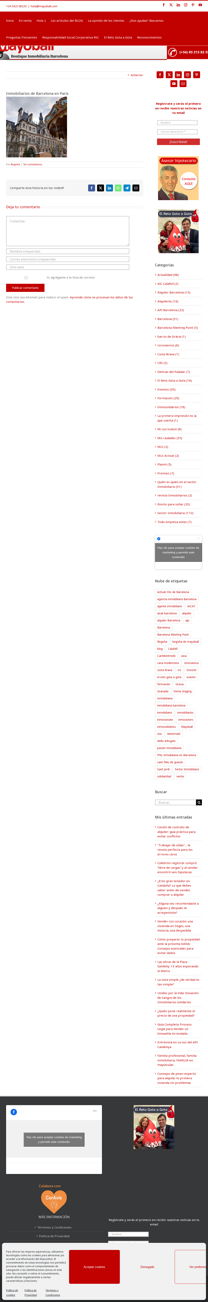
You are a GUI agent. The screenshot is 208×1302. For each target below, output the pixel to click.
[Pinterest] (196, 74)
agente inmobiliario (169, 606)
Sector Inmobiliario (187, 769)
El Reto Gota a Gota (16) (174, 380)
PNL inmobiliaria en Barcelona (176, 755)
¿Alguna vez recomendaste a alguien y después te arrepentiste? (178, 908)
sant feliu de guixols (170, 762)
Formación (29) (168, 398)
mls (159, 734)
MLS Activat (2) (168, 456)
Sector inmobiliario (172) (175, 513)
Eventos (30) (166, 389)
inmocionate (165, 719)
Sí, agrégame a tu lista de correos (70, 277)
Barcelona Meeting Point (173, 634)
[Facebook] (160, 74)
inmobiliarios (185, 712)
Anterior (137, 75)
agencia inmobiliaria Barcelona (176, 599)
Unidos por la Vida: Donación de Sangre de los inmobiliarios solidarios (177, 997)
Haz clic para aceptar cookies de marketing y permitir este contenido (178, 552)
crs (179, 670)
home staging (183, 691)
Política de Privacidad (54, 1236)
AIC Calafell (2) (167, 284)
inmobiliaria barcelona (171, 705)
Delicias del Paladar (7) (173, 372)
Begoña (15, 164)
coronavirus (191, 663)
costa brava (164, 670)
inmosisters (185, 719)
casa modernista (168, 663)
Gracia (180, 684)
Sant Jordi (163, 769)
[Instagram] (187, 74)
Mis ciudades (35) (169, 438)
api (187, 620)
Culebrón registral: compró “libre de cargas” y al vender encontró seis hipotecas (177, 867)
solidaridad (164, 776)
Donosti (191, 670)
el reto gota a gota (169, 677)
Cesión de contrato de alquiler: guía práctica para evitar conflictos (176, 831)
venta (180, 776)
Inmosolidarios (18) (171, 407)
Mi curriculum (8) (169, 429)
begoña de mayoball (185, 642)
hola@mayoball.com (44, 6)
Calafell (173, 649)
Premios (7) (165, 473)
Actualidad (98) (168, 275)
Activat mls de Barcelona (173, 592)
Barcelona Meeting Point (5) (177, 328)
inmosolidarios (166, 727)
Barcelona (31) (167, 319)
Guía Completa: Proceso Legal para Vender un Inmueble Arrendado (174, 1028)
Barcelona (163, 627)
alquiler (186, 613)
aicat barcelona (167, 613)
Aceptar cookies (94, 1267)
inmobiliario (164, 712)
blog (160, 649)
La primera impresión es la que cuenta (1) (176, 418)
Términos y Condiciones (54, 1227)
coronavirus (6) (168, 345)
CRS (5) (162, 363)
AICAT (191, 606)
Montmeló (173, 734)
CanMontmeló (166, 656)
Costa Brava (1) (168, 354)
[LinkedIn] (178, 74)
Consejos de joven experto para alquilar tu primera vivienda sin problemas (176, 1078)
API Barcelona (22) (170, 310)
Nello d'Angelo (166, 741)
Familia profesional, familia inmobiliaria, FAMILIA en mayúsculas (176, 1060)
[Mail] (183, 83)
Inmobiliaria (164, 698)
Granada (162, 691)
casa (184, 656)
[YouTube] (173, 83)
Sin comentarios (32, 164)
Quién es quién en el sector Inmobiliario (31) (176, 484)
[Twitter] (169, 74)
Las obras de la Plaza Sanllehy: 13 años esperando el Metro (177, 966)
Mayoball (187, 727)
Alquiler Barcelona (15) (173, 292)
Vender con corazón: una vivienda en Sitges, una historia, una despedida (175, 925)
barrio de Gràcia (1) (171, 336)
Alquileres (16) (167, 301)
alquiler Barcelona (168, 620)
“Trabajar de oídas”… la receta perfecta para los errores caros (175, 849)
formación (163, 684)
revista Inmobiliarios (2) (174, 495)
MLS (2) (162, 447)
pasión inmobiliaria (169, 748)
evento (191, 677)
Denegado (147, 1267)
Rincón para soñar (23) (173, 504)
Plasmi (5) (164, 464)
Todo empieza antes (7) (174, 522)
